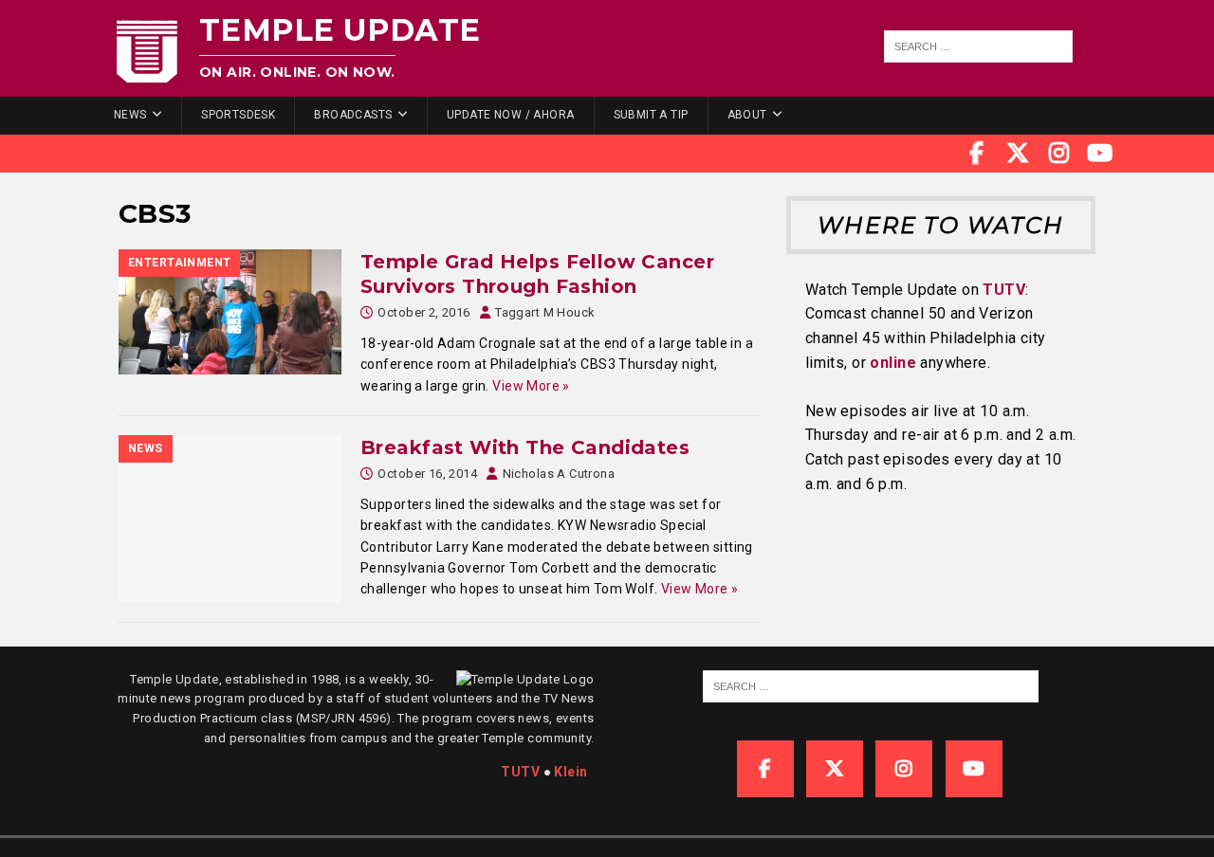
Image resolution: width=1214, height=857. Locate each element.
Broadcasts (353, 114)
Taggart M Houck (545, 312)
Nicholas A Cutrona (559, 473)
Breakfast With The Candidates (525, 447)
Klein (570, 771)
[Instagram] (1059, 154)
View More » (531, 385)
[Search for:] (979, 46)
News (130, 114)
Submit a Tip (651, 114)
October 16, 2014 (427, 473)
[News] (230, 519)
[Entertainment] (230, 311)
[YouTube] (1100, 154)
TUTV (1004, 290)
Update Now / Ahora (511, 114)
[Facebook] (977, 154)
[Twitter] (1018, 154)
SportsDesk (238, 114)
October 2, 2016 (423, 312)
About (747, 114)
